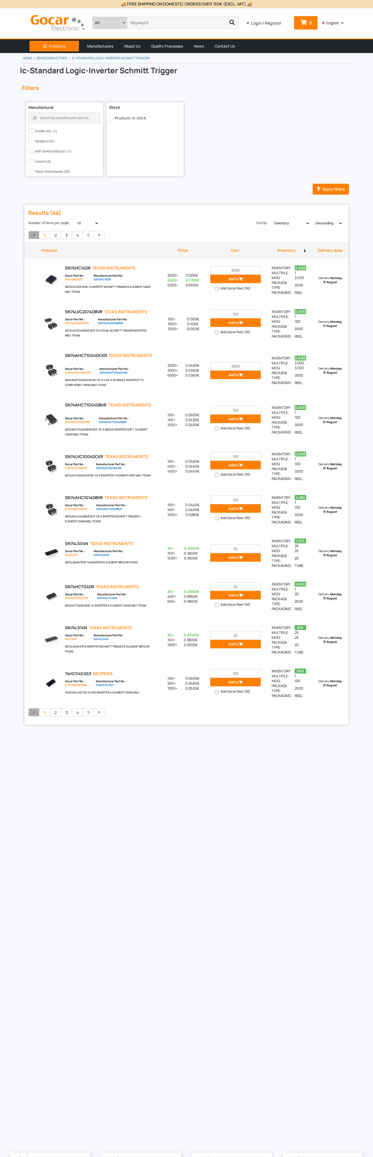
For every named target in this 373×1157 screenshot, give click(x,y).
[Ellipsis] (232, 23)
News (199, 46)
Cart (235, 250)
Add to (234, 279)
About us (132, 46)
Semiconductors (52, 58)
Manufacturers (100, 46)
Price (183, 250)
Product (49, 250)
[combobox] (84, 223)
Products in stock (130, 118)
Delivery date (330, 250)
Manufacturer (41, 107)
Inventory (286, 250)
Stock (114, 107)
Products (57, 46)
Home (27, 58)
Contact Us (225, 46)
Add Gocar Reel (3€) (235, 288)
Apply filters (333, 189)
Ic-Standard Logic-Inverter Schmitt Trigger (111, 58)
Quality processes (167, 46)
